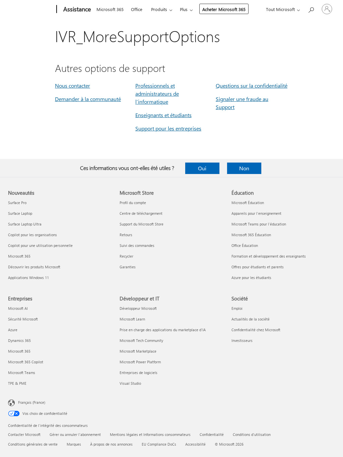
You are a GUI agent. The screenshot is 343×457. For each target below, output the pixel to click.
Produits (159, 9)
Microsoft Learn (132, 319)
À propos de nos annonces (111, 444)
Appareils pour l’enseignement (256, 213)
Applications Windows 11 (28, 277)
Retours (126, 234)
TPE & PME (17, 383)
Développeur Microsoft (138, 308)
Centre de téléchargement (141, 213)
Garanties (128, 266)
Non (244, 168)
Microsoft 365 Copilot (25, 361)
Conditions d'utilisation (252, 434)
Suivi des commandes (137, 245)
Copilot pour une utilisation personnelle (40, 245)
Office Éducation (244, 245)
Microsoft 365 (110, 9)
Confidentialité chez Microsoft (255, 329)
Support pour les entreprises (168, 128)
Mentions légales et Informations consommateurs (150, 434)
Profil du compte (133, 202)
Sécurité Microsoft (23, 319)
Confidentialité (212, 434)
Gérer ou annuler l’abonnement (75, 434)
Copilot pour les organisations (32, 234)
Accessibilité (195, 444)
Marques (74, 444)
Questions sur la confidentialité (251, 85)
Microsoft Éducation (247, 202)
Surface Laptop (20, 213)
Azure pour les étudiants (251, 277)
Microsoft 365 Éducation (251, 234)
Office (136, 9)
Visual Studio (130, 383)
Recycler (126, 256)
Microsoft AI (18, 308)
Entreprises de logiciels (138, 372)
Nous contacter (72, 85)
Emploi (237, 308)
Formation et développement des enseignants (268, 256)
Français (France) (31, 402)
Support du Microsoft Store (141, 223)
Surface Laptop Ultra (25, 223)
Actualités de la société (250, 319)
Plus (184, 9)
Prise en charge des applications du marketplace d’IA (163, 329)
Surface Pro (17, 202)
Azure (12, 329)
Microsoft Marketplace (138, 351)
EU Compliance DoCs (159, 444)
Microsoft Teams (21, 372)
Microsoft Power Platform (140, 361)
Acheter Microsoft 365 (224, 9)
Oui (202, 168)
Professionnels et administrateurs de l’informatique (157, 93)
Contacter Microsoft (24, 434)
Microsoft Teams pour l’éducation (258, 223)
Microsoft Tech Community (141, 340)
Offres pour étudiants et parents (257, 266)
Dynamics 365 (19, 340)
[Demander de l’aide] (311, 8)
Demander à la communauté (88, 98)
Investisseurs (242, 340)
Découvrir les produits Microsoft (34, 266)
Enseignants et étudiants (163, 114)
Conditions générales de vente (33, 444)
